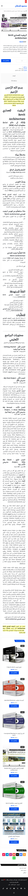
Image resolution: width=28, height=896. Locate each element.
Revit (23, 70)
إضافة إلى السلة (6, 60)
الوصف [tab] (14, 76)
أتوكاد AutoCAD (22, 868)
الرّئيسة (24, 11)
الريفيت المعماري (18, 70)
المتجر (9, 884)
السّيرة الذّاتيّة (13, 884)
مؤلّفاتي (24, 872)
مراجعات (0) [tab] (14, 80)
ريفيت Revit (20, 11)
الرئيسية (18, 884)
